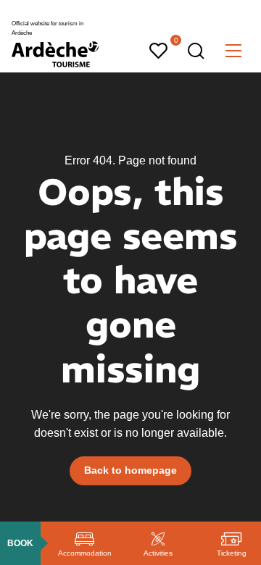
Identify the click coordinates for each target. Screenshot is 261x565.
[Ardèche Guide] (55, 54)
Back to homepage (130, 470)
